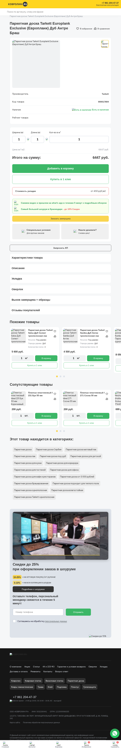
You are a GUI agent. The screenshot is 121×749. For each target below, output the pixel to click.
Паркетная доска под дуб (53, 456)
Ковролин (16, 681)
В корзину (46, 358)
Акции (27, 666)
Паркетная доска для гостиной (30, 470)
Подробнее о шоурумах (33, 589)
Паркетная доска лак (24, 456)
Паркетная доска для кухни (28, 463)
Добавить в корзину (60, 168)
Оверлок (93, 666)
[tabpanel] (34, 348)
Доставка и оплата (19, 671)
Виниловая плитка (54, 681)
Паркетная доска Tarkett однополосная (34, 497)
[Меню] (4, 4)
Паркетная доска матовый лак (81, 449)
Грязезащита (89, 687)
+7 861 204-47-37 (110, 3)
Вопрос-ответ (61, 671)
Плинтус (75, 687)
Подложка (62, 687)
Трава (40, 687)
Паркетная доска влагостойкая (67, 490)
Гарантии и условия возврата (71, 666)
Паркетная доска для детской (85, 456)
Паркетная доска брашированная (31, 483)
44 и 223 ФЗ (48, 666)
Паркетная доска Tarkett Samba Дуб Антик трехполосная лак (92, 333)
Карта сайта (15, 723)
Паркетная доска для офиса (64, 470)
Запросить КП (60, 248)
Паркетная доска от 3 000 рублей (77, 477)
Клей (50, 687)
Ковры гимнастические (22, 687)
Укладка (103, 666)
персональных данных (56, 621)
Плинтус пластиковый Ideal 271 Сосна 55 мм (94, 394)
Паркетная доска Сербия (48, 449)
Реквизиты (35, 671)
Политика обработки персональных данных (41, 723)
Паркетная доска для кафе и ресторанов (35, 477)
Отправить (78, 612)
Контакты (47, 671)
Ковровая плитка (33, 681)
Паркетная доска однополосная (30, 490)
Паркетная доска (23, 449)
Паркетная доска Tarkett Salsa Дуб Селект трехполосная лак (40, 333)
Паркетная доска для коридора (62, 463)
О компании (15, 666)
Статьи (36, 666)
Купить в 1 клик (34, 365)
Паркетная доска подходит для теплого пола (76, 483)
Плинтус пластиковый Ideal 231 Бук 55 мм (42, 394)
